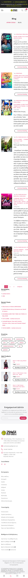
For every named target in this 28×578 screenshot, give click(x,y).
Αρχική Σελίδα (11, 22)
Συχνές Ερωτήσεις (6, 514)
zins (17, 137)
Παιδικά (3, 493)
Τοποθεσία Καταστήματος (8, 522)
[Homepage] (10, 576)
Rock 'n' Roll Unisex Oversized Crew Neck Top (18, 385)
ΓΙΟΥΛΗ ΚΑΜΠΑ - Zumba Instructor (11, 328)
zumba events (19, 34)
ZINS (3, 296)
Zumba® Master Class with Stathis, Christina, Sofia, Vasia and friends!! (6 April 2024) (14, 323)
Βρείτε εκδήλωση (6, 544)
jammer (5, 350)
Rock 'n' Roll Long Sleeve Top (19, 361)
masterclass (25, 34)
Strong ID (3, 479)
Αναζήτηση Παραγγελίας (8, 520)
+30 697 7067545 (8, 449)
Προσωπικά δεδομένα (7, 525)
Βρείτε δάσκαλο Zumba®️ (8, 547)
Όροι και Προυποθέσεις (8, 528)
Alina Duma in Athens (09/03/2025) (11, 306)
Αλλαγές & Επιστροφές (7, 517)
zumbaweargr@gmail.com (20, 2)
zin (19, 346)
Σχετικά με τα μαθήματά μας (9, 539)
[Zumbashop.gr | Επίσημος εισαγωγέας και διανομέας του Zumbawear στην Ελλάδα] (14, 10)
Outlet (3, 482)
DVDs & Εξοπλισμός (6, 501)
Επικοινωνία (4, 511)
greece (15, 102)
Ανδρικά (3, 487)
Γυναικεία (4, 484)
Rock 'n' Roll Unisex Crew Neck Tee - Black (20, 373)
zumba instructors (22, 137)
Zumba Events (6, 293)
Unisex (3, 490)
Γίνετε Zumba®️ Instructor (8, 549)
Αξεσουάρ (4, 495)
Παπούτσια (4, 498)
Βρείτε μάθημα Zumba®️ (8, 541)
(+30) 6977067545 (8, 2)
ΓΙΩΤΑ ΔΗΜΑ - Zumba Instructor (11, 318)
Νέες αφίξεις (5, 476)
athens (18, 102)
